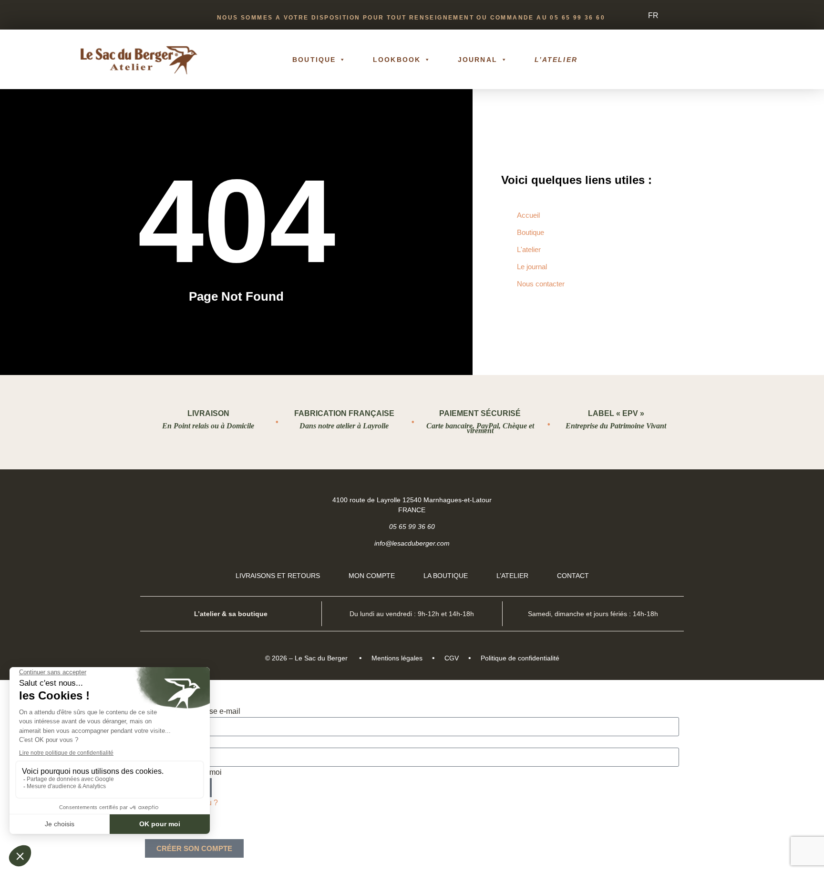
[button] (736, 59)
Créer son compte (194, 848)
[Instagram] (668, 499)
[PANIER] (701, 59)
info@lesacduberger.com (412, 543)
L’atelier (556, 59)
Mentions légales (396, 658)
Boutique (314, 59)
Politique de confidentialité (520, 658)
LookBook (397, 59)
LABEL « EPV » (616, 413)
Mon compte (372, 575)
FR (653, 15)
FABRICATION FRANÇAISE (344, 413)
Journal (477, 59)
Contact (573, 575)
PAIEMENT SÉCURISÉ (480, 413)
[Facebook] (644, 499)
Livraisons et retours (278, 575)
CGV (451, 658)
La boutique (445, 575)
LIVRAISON (208, 413)
